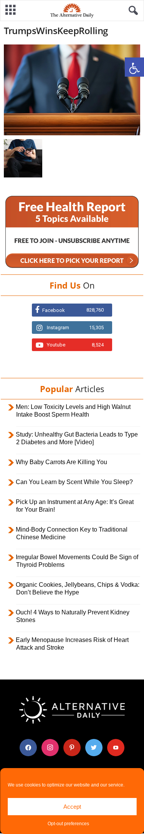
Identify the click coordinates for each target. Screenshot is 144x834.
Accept (72, 806)
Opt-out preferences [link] (68, 823)
